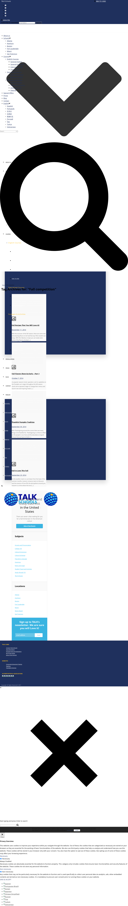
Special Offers (10, 359)
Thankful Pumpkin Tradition (23, 422)
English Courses (13, 59)
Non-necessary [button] (5, 869)
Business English (16, 77)
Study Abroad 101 (20, 572)
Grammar (18, 562)
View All (13, 90)
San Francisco (12, 54)
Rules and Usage (20, 566)
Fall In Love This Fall (20, 471)
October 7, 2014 (17, 378)
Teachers (8, 666)
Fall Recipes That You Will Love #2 (25, 325)
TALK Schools (19, 576)
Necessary (6, 859)
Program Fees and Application (14, 651)
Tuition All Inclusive (18, 332)
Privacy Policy (70, 830)
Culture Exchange (20, 555)
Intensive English (16, 67)
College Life (18, 548)
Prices (7, 368)
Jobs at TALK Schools (11, 655)
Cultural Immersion (20, 552)
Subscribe (6, 20)
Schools (6, 38)
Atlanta (9, 41)
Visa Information (10, 650)
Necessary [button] (4, 856)
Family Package (17, 323)
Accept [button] (77, 830)
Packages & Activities (14, 80)
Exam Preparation (17, 75)
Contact (8, 386)
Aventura (10, 43)
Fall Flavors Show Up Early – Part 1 (26, 374)
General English (16, 62)
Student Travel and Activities (23, 569)
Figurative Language (21, 559)
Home (3, 285)
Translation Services (11, 668)
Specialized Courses (14, 72)
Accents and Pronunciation (23, 545)
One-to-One (15, 278)
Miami (9, 51)
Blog (7, 377)
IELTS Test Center (10, 653)
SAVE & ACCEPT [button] (5, 879)
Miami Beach (19, 611)
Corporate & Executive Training (14, 664)
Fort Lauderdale (12, 49)
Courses (6, 56)
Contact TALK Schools (11, 648)
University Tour (15, 88)
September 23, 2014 (19, 475)
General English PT (17, 64)
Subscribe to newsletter (10, 23)
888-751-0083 (101, 1)
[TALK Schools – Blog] (40, 507)
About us (6, 36)
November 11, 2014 (19, 330)
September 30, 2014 (19, 427)
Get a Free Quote (29, 526)
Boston (9, 46)
